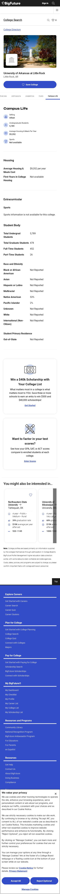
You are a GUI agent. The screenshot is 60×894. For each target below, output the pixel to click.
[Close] (55, 794)
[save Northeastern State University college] (31, 495)
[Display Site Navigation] (57, 10)
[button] (5, 515)
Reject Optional (44, 881)
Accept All (16, 881)
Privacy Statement (18, 871)
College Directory (12, 29)
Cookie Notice (26, 868)
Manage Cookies (30, 889)
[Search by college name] (48, 20)
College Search (12, 20)
